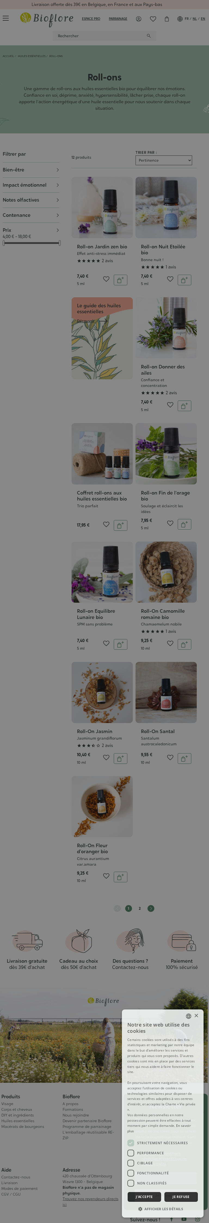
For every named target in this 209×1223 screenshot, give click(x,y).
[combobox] (188, 1016)
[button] (162, 1209)
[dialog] (163, 1113)
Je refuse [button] (181, 1196)
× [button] (196, 1016)
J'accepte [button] (144, 1196)
